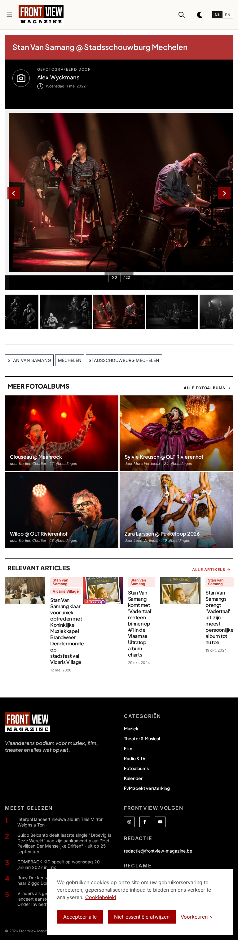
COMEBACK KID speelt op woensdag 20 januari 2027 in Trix (58, 864)
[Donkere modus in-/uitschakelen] (200, 14)
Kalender (133, 778)
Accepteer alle (80, 917)
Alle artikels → (211, 569)
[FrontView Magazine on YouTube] (160, 822)
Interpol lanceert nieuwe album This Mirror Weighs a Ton (60, 822)
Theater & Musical (142, 738)
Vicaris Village (66, 591)
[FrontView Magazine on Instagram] (129, 822)
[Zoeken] (181, 14)
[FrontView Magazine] (27, 722)
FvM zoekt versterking (147, 788)
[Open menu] (9, 15)
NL (217, 14)
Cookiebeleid (100, 897)
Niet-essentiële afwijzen (142, 917)
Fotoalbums (136, 768)
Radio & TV (135, 758)
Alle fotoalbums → (207, 387)
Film (128, 748)
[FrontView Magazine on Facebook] (144, 822)
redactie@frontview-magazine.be (158, 850)
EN (227, 14)
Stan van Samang (60, 582)
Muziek (131, 728)
